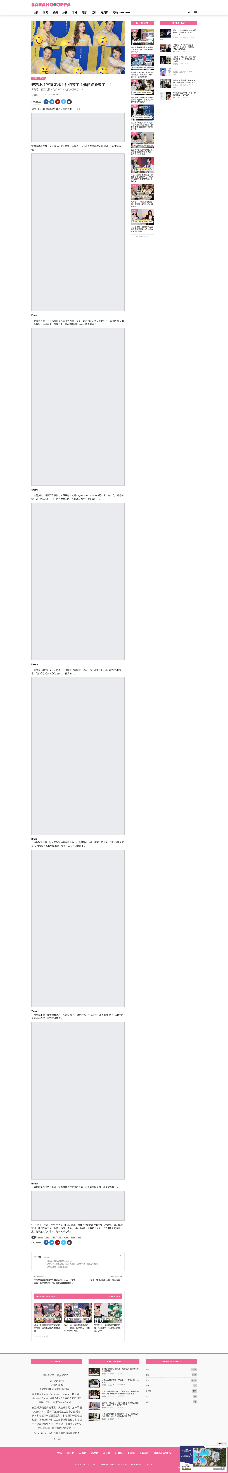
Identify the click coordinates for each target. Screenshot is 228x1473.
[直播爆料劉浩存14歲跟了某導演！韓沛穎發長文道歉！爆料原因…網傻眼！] (142, 140)
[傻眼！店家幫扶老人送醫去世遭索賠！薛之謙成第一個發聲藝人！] (142, 37)
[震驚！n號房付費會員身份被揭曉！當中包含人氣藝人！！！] (165, 33)
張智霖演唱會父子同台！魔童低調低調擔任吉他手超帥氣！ (120, 1370)
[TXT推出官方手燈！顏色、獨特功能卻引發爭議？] (165, 96)
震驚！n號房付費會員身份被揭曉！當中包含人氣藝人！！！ (184, 32)
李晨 (54, 1237)
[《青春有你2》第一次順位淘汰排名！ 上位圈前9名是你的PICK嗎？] (165, 60)
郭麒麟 (73, 1237)
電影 (84, 12)
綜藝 (65, 12)
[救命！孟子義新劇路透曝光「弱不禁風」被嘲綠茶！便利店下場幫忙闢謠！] (78, 1313)
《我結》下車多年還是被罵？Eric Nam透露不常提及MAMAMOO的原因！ (183, 47)
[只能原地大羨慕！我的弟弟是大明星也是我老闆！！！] (165, 83)
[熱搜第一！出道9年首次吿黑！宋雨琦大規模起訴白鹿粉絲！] (142, 192)
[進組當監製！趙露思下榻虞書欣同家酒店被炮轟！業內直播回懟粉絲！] (142, 217)
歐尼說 (104, 12)
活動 (94, 12)
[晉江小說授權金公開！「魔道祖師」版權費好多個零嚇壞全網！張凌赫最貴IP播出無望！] (94, 1394)
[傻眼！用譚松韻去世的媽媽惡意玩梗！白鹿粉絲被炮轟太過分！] (48, 1313)
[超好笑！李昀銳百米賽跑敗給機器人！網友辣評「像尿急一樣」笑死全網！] (142, 62)
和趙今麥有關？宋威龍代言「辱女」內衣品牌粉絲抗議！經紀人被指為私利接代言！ (120, 1415)
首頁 (36, 12)
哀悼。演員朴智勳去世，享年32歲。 (106, 1280)
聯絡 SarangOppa (121, 12)
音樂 (74, 12)
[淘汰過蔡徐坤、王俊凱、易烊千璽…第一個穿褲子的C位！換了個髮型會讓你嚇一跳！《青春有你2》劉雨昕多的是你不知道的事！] (165, 72)
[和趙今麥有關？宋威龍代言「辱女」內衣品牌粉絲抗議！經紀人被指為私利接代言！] (94, 1417)
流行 (147, 1402)
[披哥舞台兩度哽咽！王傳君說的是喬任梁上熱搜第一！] (94, 1383)
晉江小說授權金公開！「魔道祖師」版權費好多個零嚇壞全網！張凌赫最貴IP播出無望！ (120, 1392)
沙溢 (60, 1237)
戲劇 (55, 12)
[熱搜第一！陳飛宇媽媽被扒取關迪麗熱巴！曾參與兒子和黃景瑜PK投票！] (142, 87)
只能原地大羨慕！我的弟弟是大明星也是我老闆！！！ (184, 81)
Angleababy (40, 1237)
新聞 (45, 12)
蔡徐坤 (66, 1237)
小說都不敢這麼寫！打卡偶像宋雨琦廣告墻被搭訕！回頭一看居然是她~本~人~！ (120, 1404)
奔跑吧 (48, 1237)
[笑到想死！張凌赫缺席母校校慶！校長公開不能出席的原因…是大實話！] (108, 1313)
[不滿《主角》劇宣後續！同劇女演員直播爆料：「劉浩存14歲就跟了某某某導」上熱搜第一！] (142, 165)
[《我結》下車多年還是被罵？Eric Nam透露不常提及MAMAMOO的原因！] (165, 48)
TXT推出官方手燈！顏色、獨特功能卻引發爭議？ (184, 94)
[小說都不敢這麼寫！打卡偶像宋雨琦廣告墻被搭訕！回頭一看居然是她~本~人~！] (94, 1406)
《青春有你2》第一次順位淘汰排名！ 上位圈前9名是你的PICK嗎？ (184, 59)
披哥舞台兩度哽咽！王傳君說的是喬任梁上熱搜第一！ (120, 1381)
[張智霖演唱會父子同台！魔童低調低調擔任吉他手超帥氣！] (94, 1372)
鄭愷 (79, 1237)
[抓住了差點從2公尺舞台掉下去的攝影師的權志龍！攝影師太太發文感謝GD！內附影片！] (142, 112)
